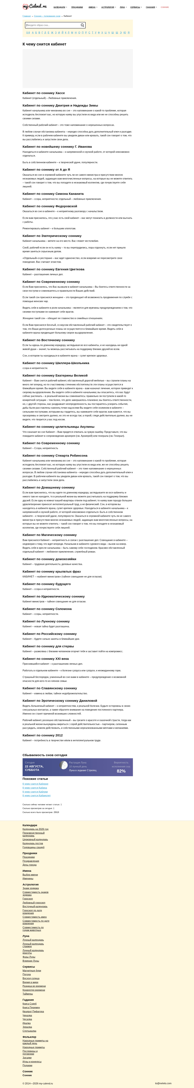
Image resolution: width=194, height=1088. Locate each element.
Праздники (77, 7)
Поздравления (31, 861)
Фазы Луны (29, 957)
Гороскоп (28, 898)
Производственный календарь (34, 834)
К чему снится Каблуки (35, 791)
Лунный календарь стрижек (33, 945)
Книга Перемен (31, 1007)
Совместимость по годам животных (33, 928)
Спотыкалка (29, 1031)
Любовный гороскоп (34, 902)
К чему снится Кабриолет (37, 795)
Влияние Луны (31, 961)
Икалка (27, 1023)
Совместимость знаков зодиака (35, 893)
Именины (28, 878)
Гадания (150, 7)
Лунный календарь (33, 940)
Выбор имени (30, 874)
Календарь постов (33, 843)
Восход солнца (31, 978)
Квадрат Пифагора (33, 1011)
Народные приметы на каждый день (35, 1042)
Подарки (27, 1065)
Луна (122, 7)
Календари (59, 7)
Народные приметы (34, 1047)
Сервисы (135, 7)
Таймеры (28, 994)
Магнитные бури (32, 970)
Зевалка (27, 1027)
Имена (92, 7)
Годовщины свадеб (33, 847)
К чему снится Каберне (35, 784)
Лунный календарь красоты (33, 951)
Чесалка (27, 1019)
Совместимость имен (35, 917)
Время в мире (30, 982)
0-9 (28, 32)
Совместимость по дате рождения (36, 922)
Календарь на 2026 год (35, 829)
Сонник (165, 7)
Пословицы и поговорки (30, 1052)
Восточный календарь (35, 906)
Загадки (27, 1057)
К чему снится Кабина (35, 788)
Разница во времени (34, 986)
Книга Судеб (30, 1003)
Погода (27, 974)
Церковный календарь (35, 839)
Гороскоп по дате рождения (32, 911)
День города (30, 865)
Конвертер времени (34, 990)
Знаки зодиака (31, 888)
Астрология (107, 7)
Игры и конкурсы (32, 1061)
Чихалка (27, 1015)
